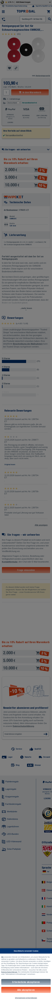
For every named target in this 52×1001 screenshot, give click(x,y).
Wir (2, 957)
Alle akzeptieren (26, 989)
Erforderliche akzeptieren (26, 982)
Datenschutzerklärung (9, 972)
